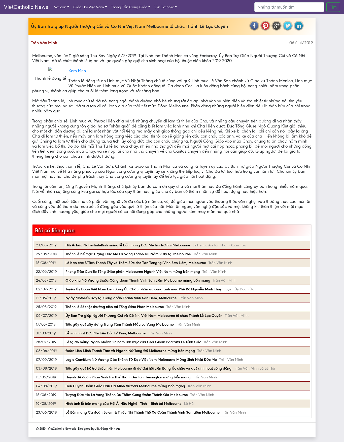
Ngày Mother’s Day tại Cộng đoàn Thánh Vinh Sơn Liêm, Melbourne (121, 298)
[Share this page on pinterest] (265, 26)
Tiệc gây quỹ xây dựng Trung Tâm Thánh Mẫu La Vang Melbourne (119, 324)
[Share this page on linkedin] (299, 26)
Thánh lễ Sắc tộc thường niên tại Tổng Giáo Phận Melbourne (114, 306)
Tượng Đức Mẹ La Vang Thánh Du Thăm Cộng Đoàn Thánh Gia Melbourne (126, 394)
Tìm (333, 7)
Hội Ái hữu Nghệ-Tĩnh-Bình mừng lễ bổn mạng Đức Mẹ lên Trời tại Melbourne (127, 245)
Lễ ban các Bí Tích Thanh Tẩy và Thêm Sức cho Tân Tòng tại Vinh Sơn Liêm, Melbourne (135, 262)
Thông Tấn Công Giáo (129, 7)
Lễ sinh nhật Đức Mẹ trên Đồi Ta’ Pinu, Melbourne (105, 333)
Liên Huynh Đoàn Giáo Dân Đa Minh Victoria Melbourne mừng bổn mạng (125, 386)
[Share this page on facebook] (254, 26)
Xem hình (77, 70)
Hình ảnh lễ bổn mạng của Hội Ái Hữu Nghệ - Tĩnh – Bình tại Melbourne (123, 403)
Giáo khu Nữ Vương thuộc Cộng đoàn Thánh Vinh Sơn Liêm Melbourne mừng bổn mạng (137, 280)
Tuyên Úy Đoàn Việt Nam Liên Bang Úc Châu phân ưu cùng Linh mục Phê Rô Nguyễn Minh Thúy (143, 289)
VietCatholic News (26, 7)
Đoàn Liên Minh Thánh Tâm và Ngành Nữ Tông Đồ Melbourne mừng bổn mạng (130, 350)
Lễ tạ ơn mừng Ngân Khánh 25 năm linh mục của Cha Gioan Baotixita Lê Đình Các (133, 342)
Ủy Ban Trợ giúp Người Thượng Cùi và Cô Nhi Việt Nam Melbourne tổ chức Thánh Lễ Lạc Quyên (143, 315)
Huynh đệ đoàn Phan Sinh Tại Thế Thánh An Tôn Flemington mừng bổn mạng (128, 377)
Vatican (60, 7)
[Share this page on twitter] (288, 26)
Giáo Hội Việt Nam (88, 7)
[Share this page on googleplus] (276, 26)
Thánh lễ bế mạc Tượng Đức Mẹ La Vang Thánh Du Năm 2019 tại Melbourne (128, 254)
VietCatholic (164, 7)
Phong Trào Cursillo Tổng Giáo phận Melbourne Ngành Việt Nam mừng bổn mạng (132, 271)
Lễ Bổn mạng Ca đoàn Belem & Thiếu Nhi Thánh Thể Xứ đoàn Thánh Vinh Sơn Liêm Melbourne (142, 412)
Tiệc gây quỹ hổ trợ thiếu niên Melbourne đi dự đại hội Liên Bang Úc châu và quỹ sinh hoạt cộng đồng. (148, 368)
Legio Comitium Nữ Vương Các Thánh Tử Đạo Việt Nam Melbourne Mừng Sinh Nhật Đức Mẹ (141, 359)
